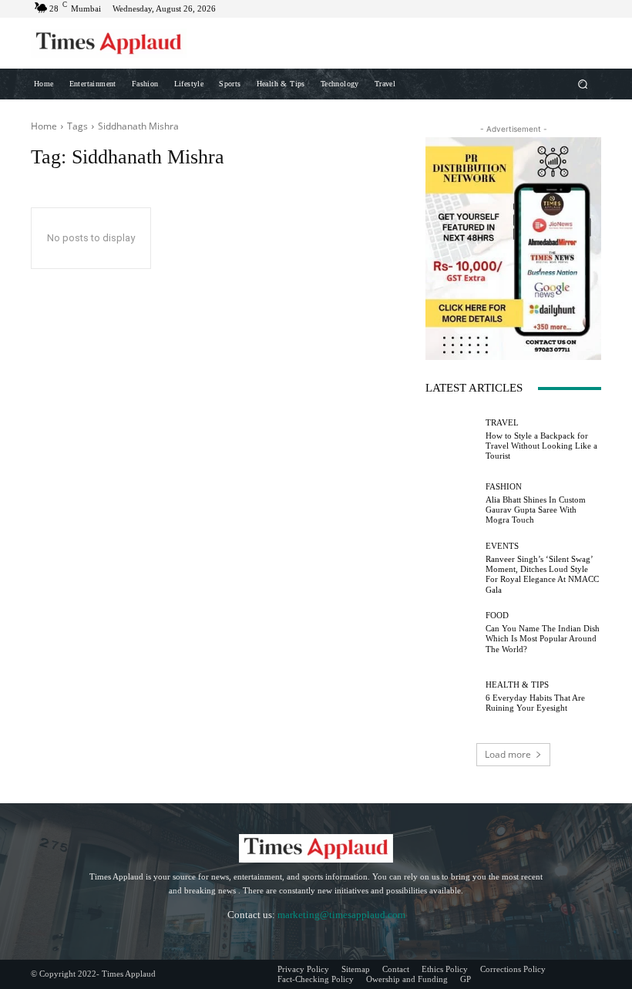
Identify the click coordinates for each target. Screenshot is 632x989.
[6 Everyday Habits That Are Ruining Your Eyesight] (451, 697)
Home (44, 126)
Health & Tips (517, 685)
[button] (583, 84)
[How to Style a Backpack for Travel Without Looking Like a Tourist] (451, 439)
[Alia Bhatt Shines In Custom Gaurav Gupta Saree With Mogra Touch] (451, 504)
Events (502, 546)
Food (497, 615)
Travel (502, 423)
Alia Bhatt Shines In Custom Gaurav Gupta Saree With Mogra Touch (536, 509)
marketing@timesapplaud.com (341, 914)
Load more (508, 754)
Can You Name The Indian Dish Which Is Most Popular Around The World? (543, 638)
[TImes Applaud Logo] (109, 43)
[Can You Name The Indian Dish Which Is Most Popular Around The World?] (451, 633)
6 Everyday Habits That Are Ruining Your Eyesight (535, 702)
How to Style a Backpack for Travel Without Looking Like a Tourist (541, 445)
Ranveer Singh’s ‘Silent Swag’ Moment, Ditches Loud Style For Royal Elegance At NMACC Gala (542, 574)
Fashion (504, 487)
